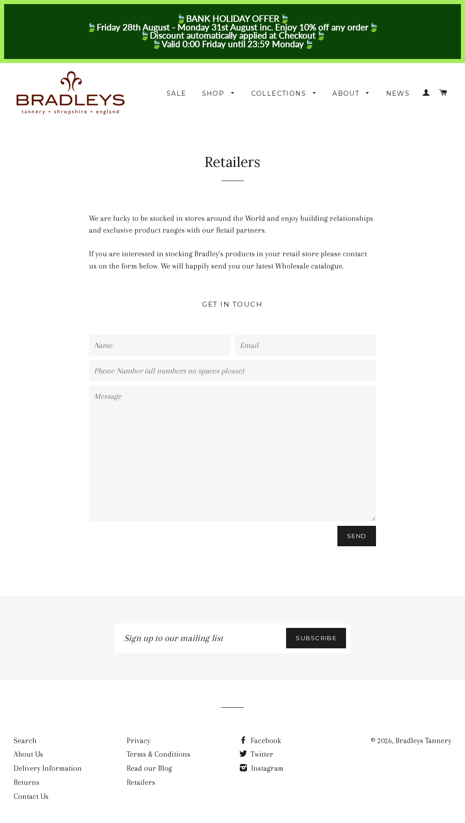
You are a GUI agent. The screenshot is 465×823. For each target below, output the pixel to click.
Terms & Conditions (158, 754)
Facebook (265, 740)
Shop (214, 93)
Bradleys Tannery (423, 740)
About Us (28, 754)
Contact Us (31, 796)
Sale (177, 93)
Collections (280, 93)
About (346, 93)
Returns (27, 782)
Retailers (141, 782)
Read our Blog (149, 768)
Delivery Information (48, 768)
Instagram (266, 768)
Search (25, 740)
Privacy (138, 740)
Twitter (261, 754)
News (398, 93)
